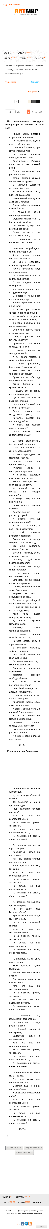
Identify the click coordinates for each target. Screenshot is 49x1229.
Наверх (41, 1226)
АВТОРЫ (21, 53)
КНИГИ (7, 58)
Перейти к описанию (14, 1148)
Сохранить (35, 82)
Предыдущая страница (33, 1148)
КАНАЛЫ (38, 58)
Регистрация (14, 5)
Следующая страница (24, 1152)
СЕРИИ (23, 58)
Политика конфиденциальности (30, 1213)
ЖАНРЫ (7, 53)
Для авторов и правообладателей (30, 1211)
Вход (5, 5)
